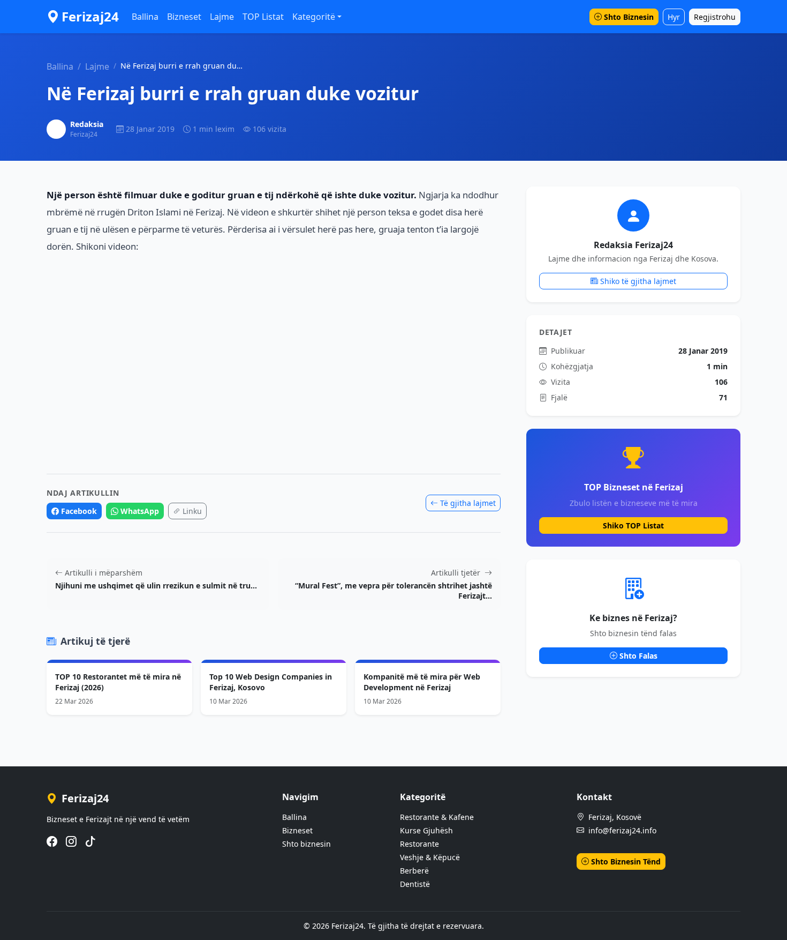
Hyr (674, 17)
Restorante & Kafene (437, 817)
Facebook (79, 511)
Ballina (145, 17)
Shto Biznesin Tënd (626, 861)
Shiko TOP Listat (633, 525)
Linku (192, 511)
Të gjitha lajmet (468, 503)
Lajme (222, 17)
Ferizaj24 (90, 16)
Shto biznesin (306, 844)
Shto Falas (638, 656)
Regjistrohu (715, 17)
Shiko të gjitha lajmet (638, 281)
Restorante (419, 844)
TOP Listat (263, 17)
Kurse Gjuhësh (426, 830)
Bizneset (184, 17)
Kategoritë (313, 17)
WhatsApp (139, 511)
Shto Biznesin (629, 17)
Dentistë (415, 884)
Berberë (414, 871)
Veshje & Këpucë (430, 857)
